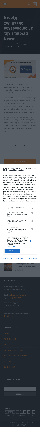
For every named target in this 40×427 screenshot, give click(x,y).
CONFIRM (12, 250)
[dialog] (20, 213)
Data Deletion (7, 259)
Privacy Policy (32, 259)
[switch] (31, 213)
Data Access (20, 259)
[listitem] (20, 208)
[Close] (36, 168)
